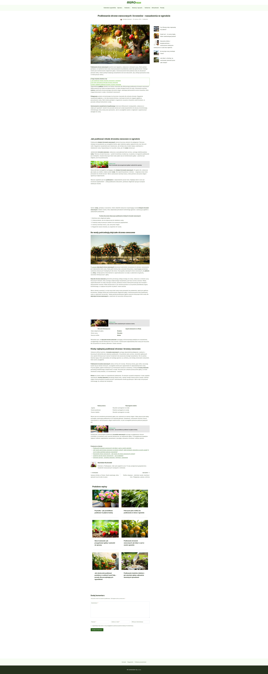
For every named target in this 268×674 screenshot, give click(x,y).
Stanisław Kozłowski (127, 19)
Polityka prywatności (140, 662)
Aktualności (155, 7)
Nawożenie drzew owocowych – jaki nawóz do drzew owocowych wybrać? (114, 454)
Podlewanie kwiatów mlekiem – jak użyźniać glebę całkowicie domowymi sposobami (134, 575)
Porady (162, 7)
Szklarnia (147, 7)
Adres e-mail (116, 622)
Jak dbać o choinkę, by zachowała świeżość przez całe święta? (167, 60)
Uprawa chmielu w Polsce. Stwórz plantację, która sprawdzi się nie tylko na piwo (105, 475)
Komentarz (94, 603)
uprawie (94, 267)
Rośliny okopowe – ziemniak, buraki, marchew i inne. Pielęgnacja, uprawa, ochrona (136, 475)
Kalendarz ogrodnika (110, 7)
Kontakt (124, 662)
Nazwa (93, 622)
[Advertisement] (120, 124)
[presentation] (105, 498)
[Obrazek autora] (121, 19)
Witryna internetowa (137, 622)
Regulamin (130, 662)
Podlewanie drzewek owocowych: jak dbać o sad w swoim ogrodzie (112, 448)
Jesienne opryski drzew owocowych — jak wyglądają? (108, 455)
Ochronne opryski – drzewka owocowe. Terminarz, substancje (110, 457)
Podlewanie (145, 19)
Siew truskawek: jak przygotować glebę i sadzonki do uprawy (105, 543)
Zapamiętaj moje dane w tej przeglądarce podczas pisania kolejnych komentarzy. (112, 625)
